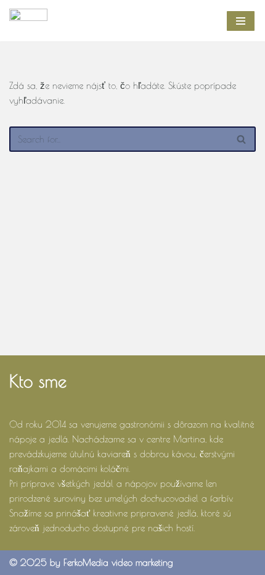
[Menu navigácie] (241, 21)
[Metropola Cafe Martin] (28, 21)
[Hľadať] (242, 139)
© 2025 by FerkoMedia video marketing (91, 562)
